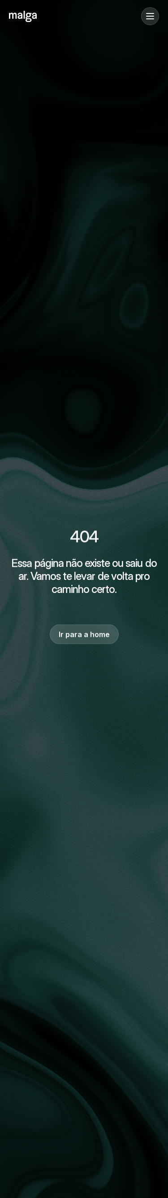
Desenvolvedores (36, 86)
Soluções (23, 58)
